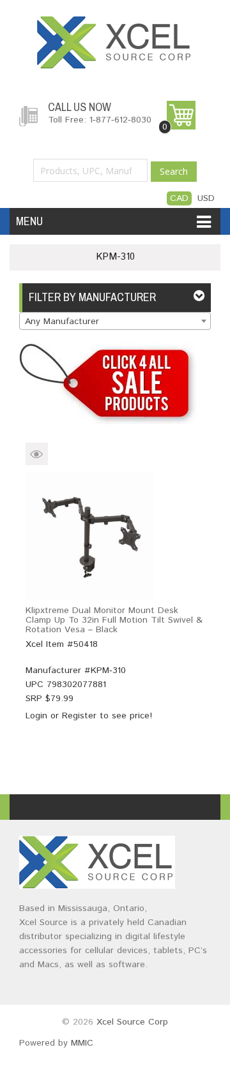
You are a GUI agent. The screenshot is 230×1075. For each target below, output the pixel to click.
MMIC (82, 1043)
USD (206, 198)
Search (174, 171)
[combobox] (115, 321)
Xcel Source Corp (132, 1022)
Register (79, 715)
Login (36, 715)
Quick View (37, 454)
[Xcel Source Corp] (115, 22)
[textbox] (115, 321)
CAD (179, 198)
